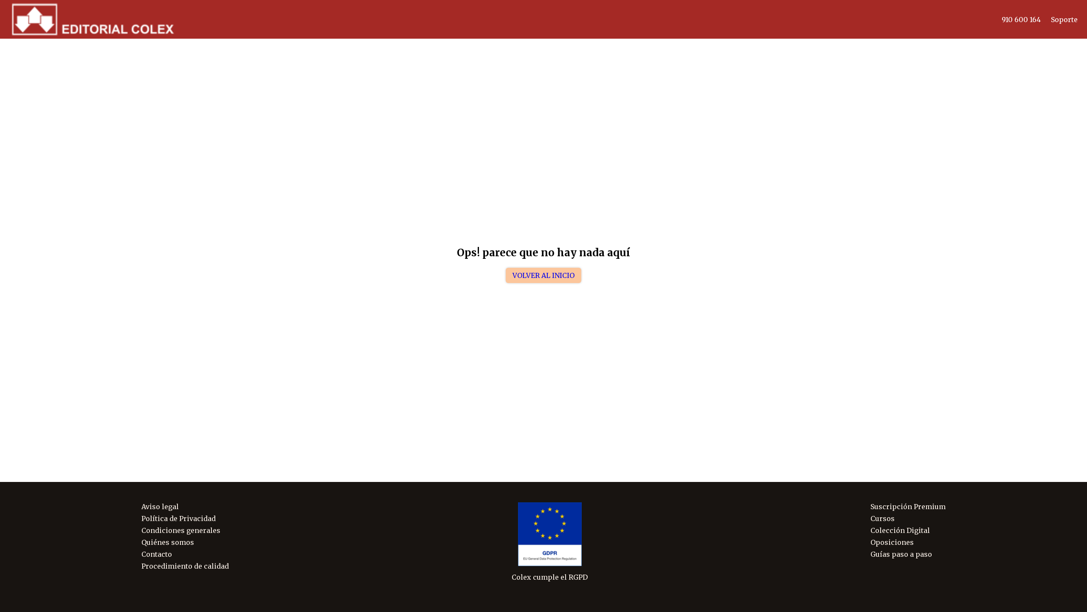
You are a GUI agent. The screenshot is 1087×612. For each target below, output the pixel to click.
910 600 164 (1021, 19)
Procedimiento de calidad (185, 566)
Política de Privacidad (178, 518)
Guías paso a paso (901, 554)
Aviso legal (160, 506)
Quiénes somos (167, 542)
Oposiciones (892, 542)
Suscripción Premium (908, 506)
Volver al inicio (543, 275)
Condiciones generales (180, 530)
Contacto (156, 554)
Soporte (1064, 19)
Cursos (882, 518)
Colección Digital (900, 530)
